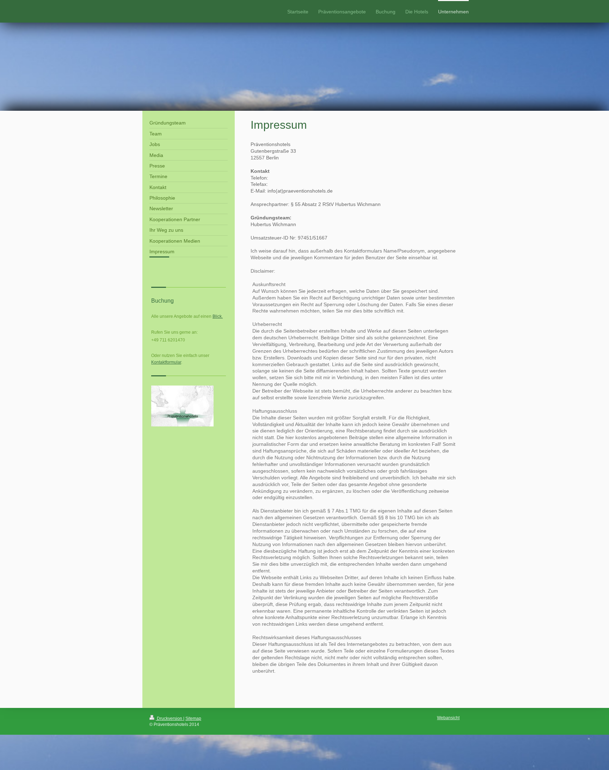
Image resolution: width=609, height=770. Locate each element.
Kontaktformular (166, 362)
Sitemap (193, 718)
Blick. (218, 316)
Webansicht (448, 717)
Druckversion (169, 718)
